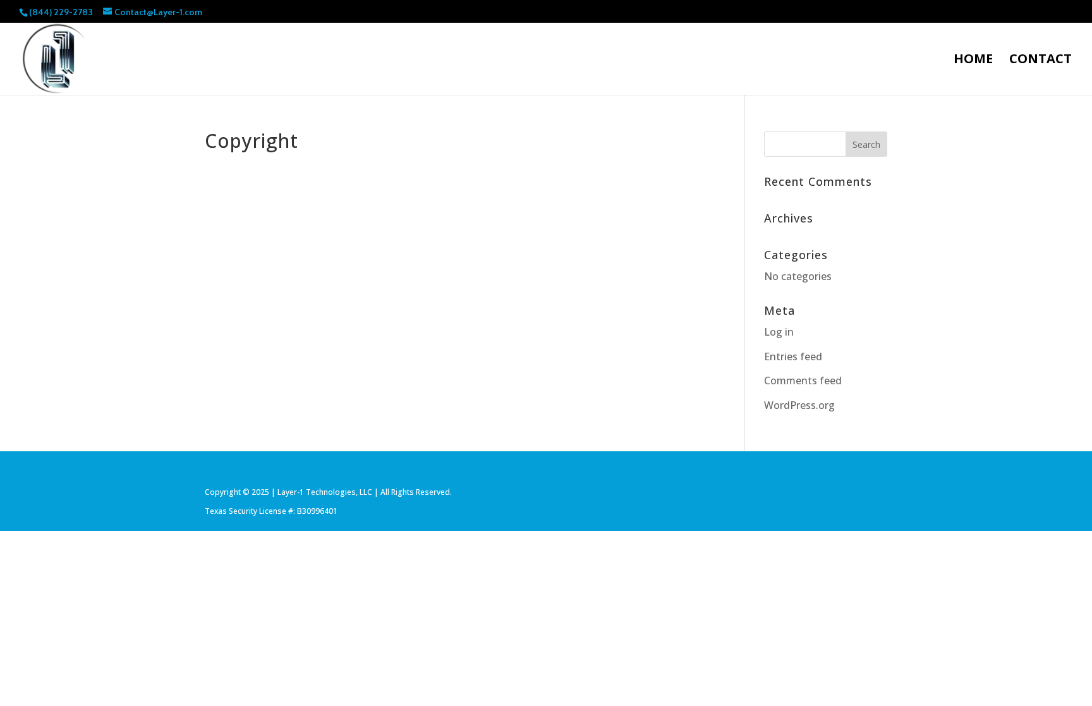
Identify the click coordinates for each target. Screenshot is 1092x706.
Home (973, 60)
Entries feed (793, 356)
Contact (1040, 60)
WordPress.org (799, 405)
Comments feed (803, 380)
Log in (779, 332)
